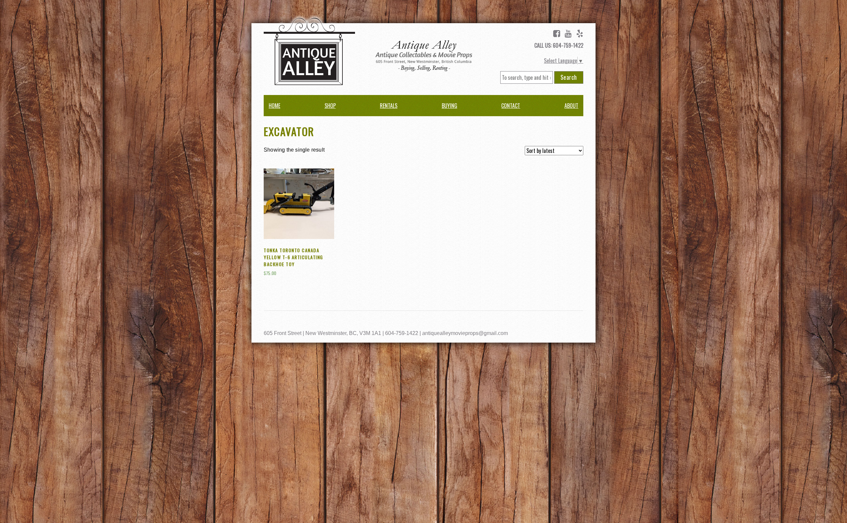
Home (274, 106)
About (571, 106)
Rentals (388, 106)
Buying (449, 106)
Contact (510, 106)
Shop (330, 106)
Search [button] (568, 77)
